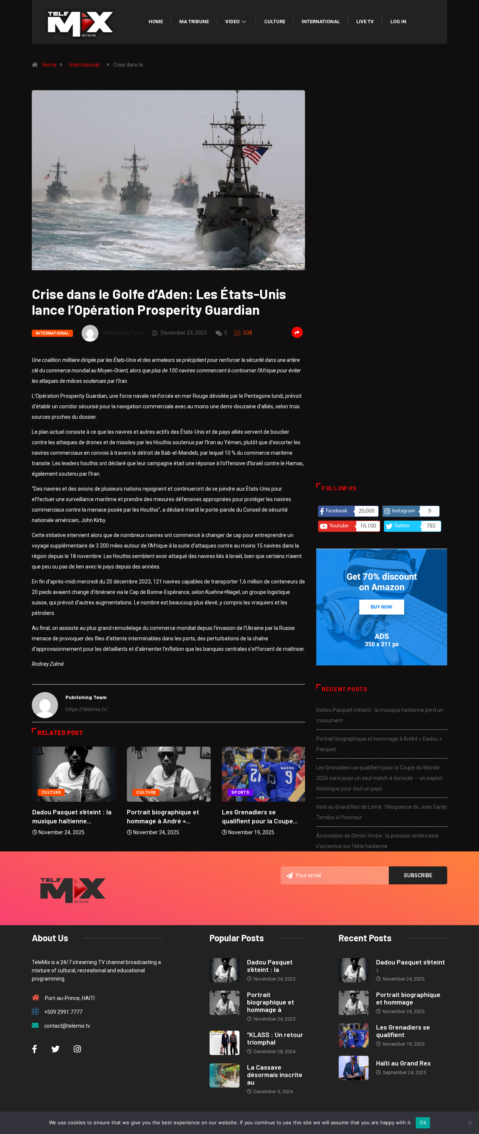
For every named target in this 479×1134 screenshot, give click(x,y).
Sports (240, 792)
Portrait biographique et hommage (408, 998)
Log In (398, 21)
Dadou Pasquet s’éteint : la (270, 965)
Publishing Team (123, 333)
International (321, 21)
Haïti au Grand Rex (403, 1063)
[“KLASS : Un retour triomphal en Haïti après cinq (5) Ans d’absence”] (225, 1043)
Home (156, 21)
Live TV (365, 21)
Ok (422, 1122)
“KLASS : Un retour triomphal (275, 1038)
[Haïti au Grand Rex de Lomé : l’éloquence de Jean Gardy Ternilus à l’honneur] (354, 1068)
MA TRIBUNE (194, 21)
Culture (274, 21)
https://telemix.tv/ (86, 709)
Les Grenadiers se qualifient (403, 1031)
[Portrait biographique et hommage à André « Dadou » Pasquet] (225, 1003)
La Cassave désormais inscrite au (274, 1074)
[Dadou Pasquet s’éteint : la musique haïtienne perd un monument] (225, 970)
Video (232, 21)
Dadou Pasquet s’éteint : (410, 965)
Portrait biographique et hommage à (270, 1001)
